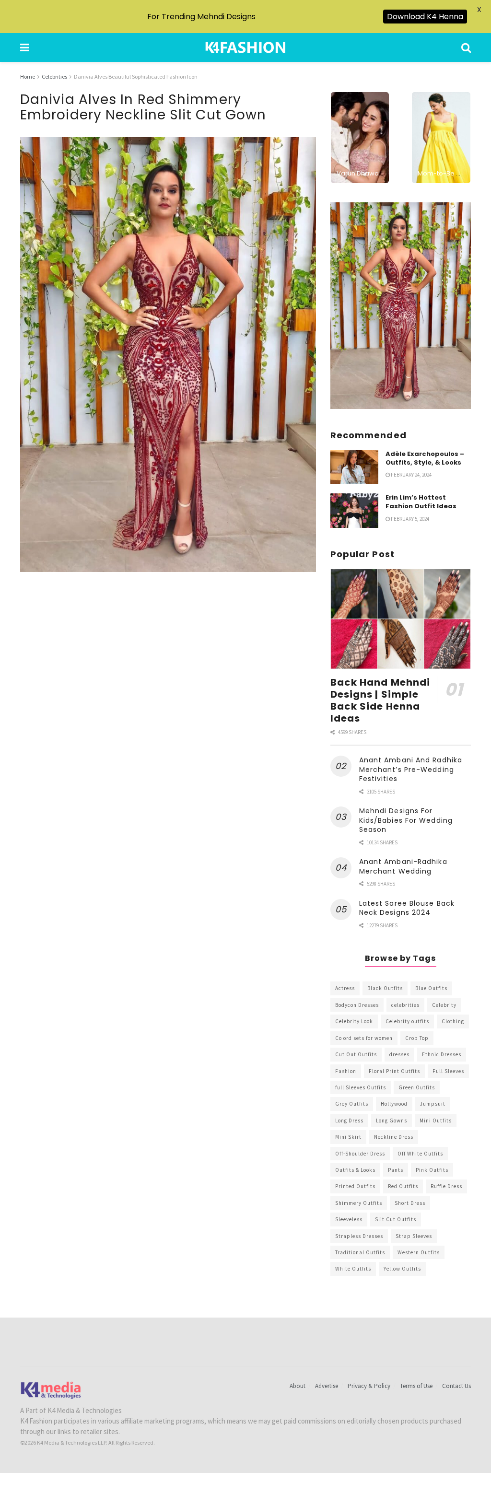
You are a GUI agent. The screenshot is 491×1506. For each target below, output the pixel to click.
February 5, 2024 (409, 518)
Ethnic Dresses (441, 1054)
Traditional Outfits (360, 1252)
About (297, 1386)
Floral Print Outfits (394, 1071)
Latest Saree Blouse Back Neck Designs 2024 (407, 908)
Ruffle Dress (446, 1186)
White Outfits (353, 1268)
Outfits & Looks (355, 1170)
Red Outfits (403, 1186)
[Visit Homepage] (245, 47)
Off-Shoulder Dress (360, 1153)
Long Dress (349, 1120)
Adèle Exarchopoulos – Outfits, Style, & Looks (425, 458)
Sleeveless (348, 1219)
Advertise (326, 1386)
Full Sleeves (448, 1071)
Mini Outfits (436, 1120)
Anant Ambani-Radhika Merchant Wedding (403, 866)
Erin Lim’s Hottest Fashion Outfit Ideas (421, 502)
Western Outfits (418, 1252)
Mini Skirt (348, 1136)
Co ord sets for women (364, 1038)
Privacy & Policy (369, 1386)
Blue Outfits (431, 988)
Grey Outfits (351, 1103)
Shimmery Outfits (358, 1203)
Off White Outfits (420, 1153)
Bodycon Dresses (357, 1005)
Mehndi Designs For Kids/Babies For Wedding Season (406, 820)
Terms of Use (416, 1386)
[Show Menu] (24, 47)
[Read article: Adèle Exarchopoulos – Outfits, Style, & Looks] (354, 467)
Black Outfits (385, 988)
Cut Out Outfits (356, 1054)
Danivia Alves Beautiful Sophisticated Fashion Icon (136, 76)
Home (27, 76)
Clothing (453, 1021)
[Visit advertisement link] (400, 305)
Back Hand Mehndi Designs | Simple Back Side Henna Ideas (380, 700)
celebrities (405, 1005)
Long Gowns (391, 1120)
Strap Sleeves (414, 1236)
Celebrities (54, 76)
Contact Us (456, 1386)
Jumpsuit (432, 1103)
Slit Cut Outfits (395, 1219)
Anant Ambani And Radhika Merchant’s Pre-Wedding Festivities (410, 769)
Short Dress (410, 1203)
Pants (395, 1170)
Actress (345, 988)
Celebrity (444, 1005)
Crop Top (417, 1038)
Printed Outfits (355, 1186)
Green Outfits (416, 1087)
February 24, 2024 (411, 474)
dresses (399, 1054)
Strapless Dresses (359, 1236)
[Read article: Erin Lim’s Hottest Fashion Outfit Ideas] (354, 510)
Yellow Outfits (402, 1268)
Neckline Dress (393, 1136)
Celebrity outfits (407, 1021)
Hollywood (394, 1103)
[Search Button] (466, 47)
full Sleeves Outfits (360, 1087)
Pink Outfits (432, 1170)
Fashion (345, 1071)
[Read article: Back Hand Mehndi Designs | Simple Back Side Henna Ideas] (400, 619)
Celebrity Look (354, 1021)
